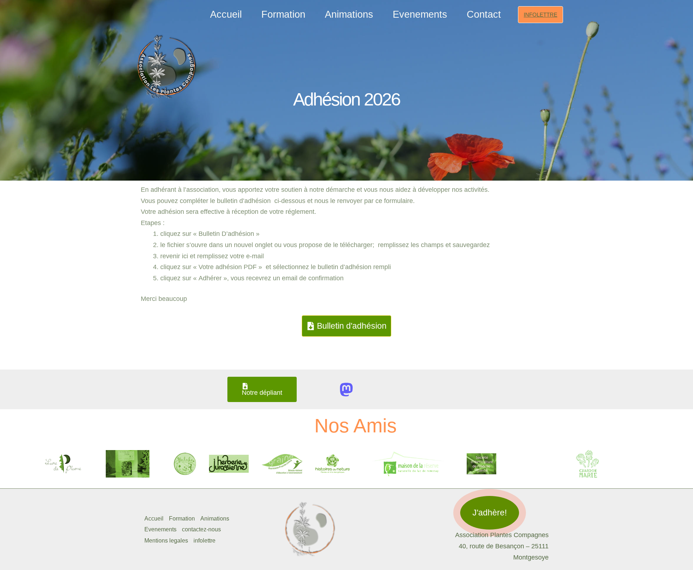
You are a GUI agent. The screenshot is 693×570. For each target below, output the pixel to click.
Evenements (420, 14)
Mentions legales (166, 540)
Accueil (226, 14)
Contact (484, 14)
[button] (540, 14)
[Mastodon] (346, 389)
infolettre (204, 540)
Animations (349, 14)
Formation (283, 14)
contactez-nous (201, 529)
